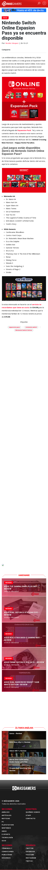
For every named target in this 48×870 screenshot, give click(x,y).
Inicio (5, 18)
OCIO (4, 841)
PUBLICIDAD (7, 855)
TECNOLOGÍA (7, 837)
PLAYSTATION (8, 825)
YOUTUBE (30, 855)
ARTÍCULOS (6, 815)
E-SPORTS (6, 834)
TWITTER (29, 848)
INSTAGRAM (31, 858)
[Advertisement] (24, 460)
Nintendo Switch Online (23, 330)
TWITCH (29, 861)
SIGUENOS (6, 858)
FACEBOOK (30, 851)
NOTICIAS (6, 818)
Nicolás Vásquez (12, 43)
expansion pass (14, 327)
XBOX (4, 831)
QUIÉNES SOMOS (33, 812)
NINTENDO (6, 828)
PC (3, 822)
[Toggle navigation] (44, 3)
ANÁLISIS (6, 812)
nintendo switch (31, 327)
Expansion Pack (24, 130)
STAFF (28, 815)
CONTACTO (30, 818)
